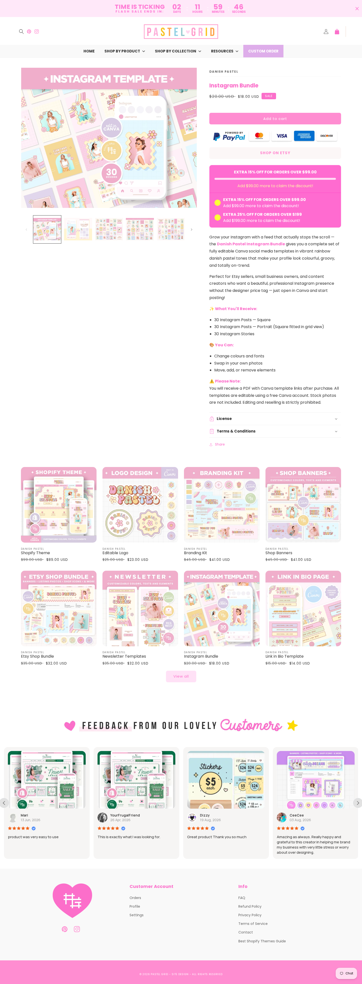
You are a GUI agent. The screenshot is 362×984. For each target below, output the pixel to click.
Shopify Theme (35, 553)
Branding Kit (195, 553)
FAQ (241, 897)
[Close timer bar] (357, 9)
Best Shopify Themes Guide (262, 941)
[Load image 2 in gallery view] (78, 229)
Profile (135, 906)
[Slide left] (26, 229)
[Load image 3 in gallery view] (109, 229)
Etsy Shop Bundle (37, 656)
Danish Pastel (223, 71)
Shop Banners (278, 553)
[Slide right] (191, 229)
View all (181, 676)
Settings (137, 915)
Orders (135, 897)
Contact (245, 932)
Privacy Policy (250, 915)
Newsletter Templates (124, 656)
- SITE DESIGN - (180, 974)
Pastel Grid (159, 974)
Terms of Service (253, 923)
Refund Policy (250, 906)
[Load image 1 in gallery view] (47, 229)
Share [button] (220, 444)
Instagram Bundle (201, 656)
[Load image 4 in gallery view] (140, 229)
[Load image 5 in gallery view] (171, 229)
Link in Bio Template (284, 656)
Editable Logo (115, 553)
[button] (21, 31)
